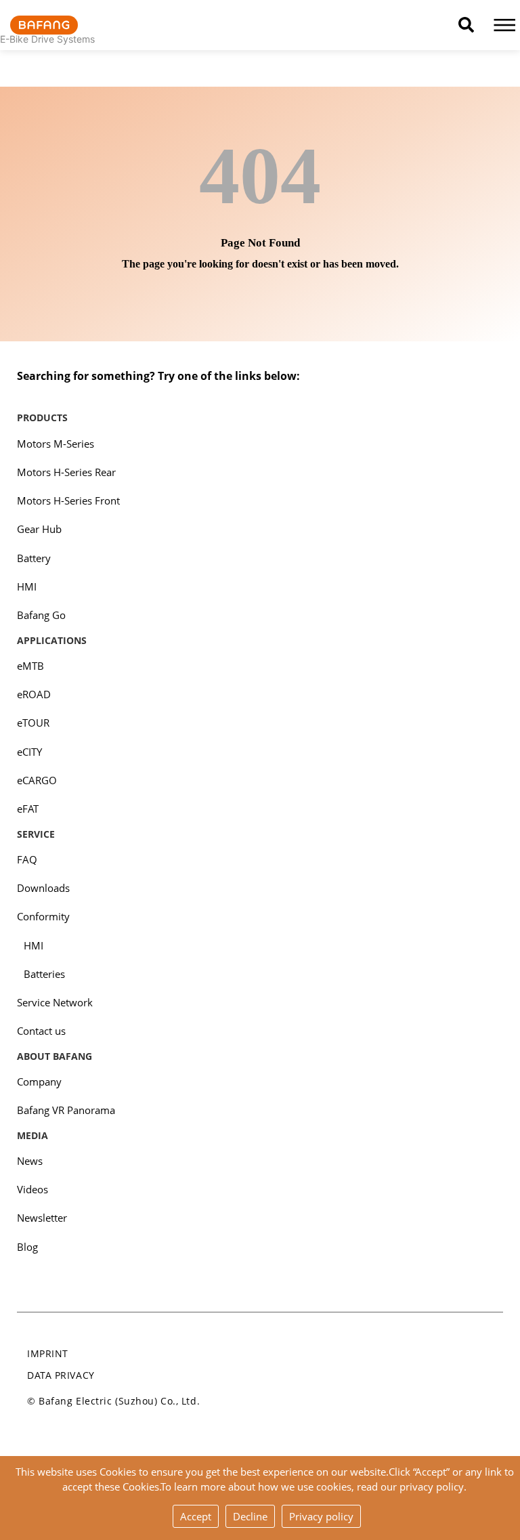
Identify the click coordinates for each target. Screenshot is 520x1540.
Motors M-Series (55, 443)
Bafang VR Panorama (66, 1110)
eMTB (30, 665)
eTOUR (33, 722)
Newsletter (42, 1217)
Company (39, 1081)
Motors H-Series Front (68, 500)
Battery (34, 558)
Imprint (47, 1353)
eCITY (29, 751)
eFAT (28, 808)
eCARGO (37, 780)
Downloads (43, 888)
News (30, 1161)
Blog (27, 1247)
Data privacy (61, 1375)
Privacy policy (321, 1516)
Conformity (43, 916)
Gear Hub (39, 529)
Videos (32, 1189)
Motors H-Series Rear (66, 472)
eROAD (34, 694)
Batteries (44, 974)
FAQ (27, 859)
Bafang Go (41, 615)
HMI (27, 586)
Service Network (55, 1002)
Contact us (41, 1031)
